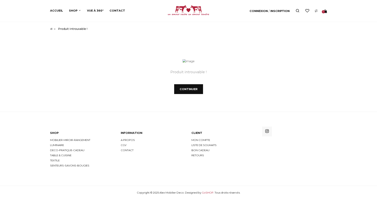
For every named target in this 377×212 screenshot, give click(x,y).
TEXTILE (55, 160)
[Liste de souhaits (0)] (307, 11)
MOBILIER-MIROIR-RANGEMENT (70, 140)
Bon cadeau (200, 150)
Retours (197, 155)
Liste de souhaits (204, 145)
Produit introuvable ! (72, 28)
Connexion (259, 11)
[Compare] (316, 11)
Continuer (189, 89)
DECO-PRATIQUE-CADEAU (67, 150)
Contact (127, 150)
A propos (128, 140)
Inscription (280, 11)
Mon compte (200, 140)
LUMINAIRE (57, 145)
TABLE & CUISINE (60, 155)
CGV (123, 145)
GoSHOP (207, 192)
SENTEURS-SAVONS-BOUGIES (69, 165)
